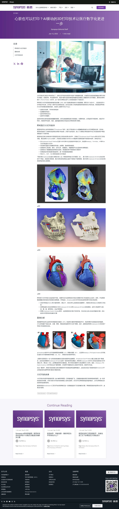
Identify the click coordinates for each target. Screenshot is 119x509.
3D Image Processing (52, 393)
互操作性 (27, 479)
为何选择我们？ (5, 474)
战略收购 (3, 494)
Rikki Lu (23, 441)
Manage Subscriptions (30, 491)
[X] (2, 501)
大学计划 (27, 489)
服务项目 (27, 474)
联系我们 (27, 482)
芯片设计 (15, 13)
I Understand (97, 505)
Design (20, 446)
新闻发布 (27, 484)
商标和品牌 (75, 477)
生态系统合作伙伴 (5, 487)
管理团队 (3, 489)
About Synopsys (41, 393)
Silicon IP (96, 446)
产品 (60, 7)
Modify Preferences (85, 505)
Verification (34, 446)
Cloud (51, 446)
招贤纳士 (51, 477)
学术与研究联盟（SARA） (31, 477)
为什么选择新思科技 (41, 7)
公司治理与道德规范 (6, 491)
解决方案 (53, 7)
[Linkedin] (4, 501)
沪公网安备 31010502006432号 (81, 484)
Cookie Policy (47, 506)
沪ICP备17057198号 (78, 482)
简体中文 (113, 2)
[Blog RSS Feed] (14, 501)
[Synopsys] (5, 2)
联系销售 (101, 7)
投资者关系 (4, 482)
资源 (72, 7)
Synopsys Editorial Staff (59, 29)
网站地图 (27, 494)
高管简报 (27, 487)
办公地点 (3, 484)
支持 (66, 7)
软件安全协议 (76, 479)
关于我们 (51, 474)
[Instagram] (12, 501)
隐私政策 (75, 474)
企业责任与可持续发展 (7, 479)
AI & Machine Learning (59, 446)
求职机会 (3, 477)
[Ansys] (12, 2)
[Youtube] (9, 501)
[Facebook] (7, 501)
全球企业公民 (52, 479)
